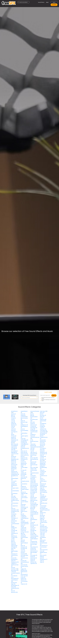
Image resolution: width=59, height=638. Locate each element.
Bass (32, 414)
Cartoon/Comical (14, 453)
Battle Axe (43, 540)
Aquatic (13, 414)
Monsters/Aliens (15, 585)
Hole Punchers (34, 551)
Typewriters (33, 563)
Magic (13, 584)
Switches (23, 492)
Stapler (32, 560)
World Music (33, 505)
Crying (23, 521)
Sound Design (43, 431)
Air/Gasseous (43, 433)
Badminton (43, 462)
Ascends (42, 434)
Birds (13, 416)
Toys (32, 451)
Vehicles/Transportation (45, 510)
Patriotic (33, 499)
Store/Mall (43, 423)
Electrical (42, 444)
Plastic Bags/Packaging (14, 551)
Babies (23, 510)
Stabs (42, 455)
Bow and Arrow (43, 545)
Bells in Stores (14, 444)
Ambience (33, 534)
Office (31, 533)
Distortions (43, 441)
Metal (13, 541)
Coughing (23, 516)
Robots (13, 586)
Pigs (12, 434)
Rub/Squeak (14, 559)
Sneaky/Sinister (15, 474)
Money (13, 542)
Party (32, 449)
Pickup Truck (43, 532)
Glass (13, 532)
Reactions (23, 529)
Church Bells (14, 445)
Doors (13, 496)
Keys (12, 540)
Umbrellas (23, 500)
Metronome (33, 425)
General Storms (34, 514)
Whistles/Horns (44, 499)
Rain (32, 523)
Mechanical (14, 464)
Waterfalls (33, 530)
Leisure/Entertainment (34, 437)
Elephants (14, 425)
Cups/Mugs (24, 442)
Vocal (13, 482)
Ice (31, 516)
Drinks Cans (24, 451)
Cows (13, 420)
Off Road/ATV (43, 530)
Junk (12, 538)
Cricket (42, 470)
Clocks (23, 438)
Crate (13, 519)
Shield (42, 556)
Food (22, 460)
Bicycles (42, 515)
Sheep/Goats (14, 440)
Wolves (13, 441)
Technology (42, 500)
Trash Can (23, 496)
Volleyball (42, 497)
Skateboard (43, 490)
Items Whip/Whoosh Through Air (14, 536)
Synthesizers (33, 430)
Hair (22, 526)
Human (22, 508)
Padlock (13, 544)
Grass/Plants (14, 533)
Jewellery (23, 473)
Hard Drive (33, 549)
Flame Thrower (43, 549)
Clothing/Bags (24, 440)
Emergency (13, 499)
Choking (23, 515)
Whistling (23, 536)
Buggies (42, 518)
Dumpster (23, 560)
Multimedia (32, 453)
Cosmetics (24, 441)
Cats (13, 419)
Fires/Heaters (24, 459)
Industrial (23, 553)
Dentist (23, 414)
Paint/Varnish (24, 574)
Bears (13, 415)
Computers (33, 541)
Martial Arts (43, 484)
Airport (42, 412)
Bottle (23, 429)
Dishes (23, 446)
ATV (41, 514)
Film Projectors (43, 508)
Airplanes (43, 512)
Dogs (13, 422)
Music (47, 2)
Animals (13, 456)
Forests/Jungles (34, 512)
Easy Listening (34, 485)
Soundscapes (43, 453)
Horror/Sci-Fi (13, 569)
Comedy (33, 475)
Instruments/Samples (34, 411)
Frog (12, 427)
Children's (33, 468)
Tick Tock (13, 481)
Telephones (24, 493)
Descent (13, 462)
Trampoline (43, 496)
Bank (41, 414)
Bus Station (43, 415)
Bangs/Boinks (14, 459)
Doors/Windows (14, 493)
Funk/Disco (33, 490)
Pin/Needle (14, 547)
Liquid (42, 446)
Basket (23, 420)
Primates (13, 435)
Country (32, 482)
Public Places (42, 411)
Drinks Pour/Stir (25, 455)
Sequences (14, 471)
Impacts (13, 463)
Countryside (33, 511)
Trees (23, 549)
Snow (32, 526)
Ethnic (32, 422)
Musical (13, 466)
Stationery (33, 562)
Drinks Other (24, 452)
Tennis (42, 494)
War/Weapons (43, 537)
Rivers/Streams (34, 525)
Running (42, 489)
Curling (42, 473)
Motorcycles (43, 529)
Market (42, 416)
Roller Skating (43, 486)
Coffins (13, 571)
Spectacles (24, 488)
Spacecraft (14, 592)
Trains (42, 534)
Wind (32, 532)
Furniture (23, 462)
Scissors (32, 559)
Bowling (42, 466)
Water (32, 529)
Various (23, 551)
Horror (32, 493)
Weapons (14, 484)
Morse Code (43, 555)
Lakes (32, 518)
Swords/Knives (43, 559)
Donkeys (13, 423)
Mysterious (33, 497)
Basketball (43, 464)
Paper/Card (14, 545)
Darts (42, 474)
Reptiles (13, 437)
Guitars (32, 423)
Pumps (23, 577)
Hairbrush (23, 464)
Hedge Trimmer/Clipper (24, 467)
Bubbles (13, 460)
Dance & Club (34, 484)
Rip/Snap (13, 468)
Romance (33, 503)
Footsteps (14, 530)
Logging (23, 569)
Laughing (23, 527)
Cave (32, 510)
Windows (13, 497)
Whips (42, 562)
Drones (42, 442)
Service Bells (14, 451)
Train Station (43, 430)
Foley (12, 515)
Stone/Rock (24, 548)
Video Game (33, 452)
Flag (12, 526)
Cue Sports (43, 471)
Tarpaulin (13, 563)
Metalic (42, 451)
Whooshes (43, 459)
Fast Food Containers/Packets (15, 524)
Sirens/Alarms (15, 510)
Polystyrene (14, 553)
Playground (43, 419)
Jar (22, 471)
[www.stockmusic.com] (15, 397)
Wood (13, 567)
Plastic (13, 548)
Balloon (13, 516)
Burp (22, 514)
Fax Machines (33, 542)
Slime (13, 590)
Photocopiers (33, 555)
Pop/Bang (14, 467)
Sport (41, 460)
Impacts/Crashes (24, 537)
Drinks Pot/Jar (24, 453)
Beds (41, 435)
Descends (43, 440)
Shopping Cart (15, 562)
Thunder (33, 527)
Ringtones (33, 462)
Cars (42, 525)
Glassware (24, 463)
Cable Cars (43, 521)
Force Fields (14, 575)
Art (31, 440)
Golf (41, 478)
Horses (13, 429)
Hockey (42, 479)
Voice (42, 457)
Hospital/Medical (24, 411)
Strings (32, 429)
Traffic (42, 533)
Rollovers (32, 463)
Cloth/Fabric (14, 518)
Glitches (42, 445)
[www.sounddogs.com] (6, 397)
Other (13, 449)
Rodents (13, 438)
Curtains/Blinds (24, 444)
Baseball (42, 463)
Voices (23, 534)
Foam (13, 529)
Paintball (42, 485)
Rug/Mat (23, 486)
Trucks (42, 536)
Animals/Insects (14, 411)
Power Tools (24, 575)
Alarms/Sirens (14, 570)
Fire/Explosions (14, 511)
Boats (42, 516)
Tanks (42, 560)
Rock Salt (13, 558)
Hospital (23, 415)
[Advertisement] (5, 423)
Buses (42, 519)
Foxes (13, 426)
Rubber (13, 560)
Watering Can (24, 507)
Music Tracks (33, 467)
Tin (22, 494)
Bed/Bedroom (24, 425)
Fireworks (13, 514)
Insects (13, 430)
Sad (12, 470)
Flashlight (14, 527)
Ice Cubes (23, 470)
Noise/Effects (43, 452)
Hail (31, 515)
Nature (31, 507)
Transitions (43, 456)
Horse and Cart (44, 527)
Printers (32, 556)
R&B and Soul (33, 500)
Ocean (32, 522)
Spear (42, 558)
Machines (14, 582)
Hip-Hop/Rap (33, 492)
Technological (34, 504)
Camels (13, 418)
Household (23, 416)
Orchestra (33, 426)
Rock (32, 501)
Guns (42, 551)
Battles (42, 541)
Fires (13, 512)
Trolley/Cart (24, 584)
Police (13, 508)
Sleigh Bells (14, 452)
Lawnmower (24, 477)
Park (41, 418)
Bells (12, 442)
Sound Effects (41, 2)
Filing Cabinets (34, 547)
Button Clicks (34, 457)
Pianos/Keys (33, 427)
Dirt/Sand (14, 521)
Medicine (23, 478)
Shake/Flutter (14, 473)
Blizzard (32, 508)
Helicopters (43, 526)
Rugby (42, 488)
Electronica (33, 486)
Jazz (32, 494)
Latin (32, 496)
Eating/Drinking (24, 522)
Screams (23, 530)
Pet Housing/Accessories (25, 481)
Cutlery (23, 445)
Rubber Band (33, 558)
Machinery (24, 570)
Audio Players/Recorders (43, 503)
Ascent (13, 457)
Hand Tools (24, 564)
